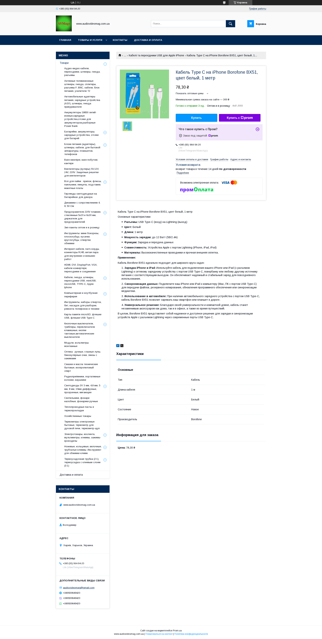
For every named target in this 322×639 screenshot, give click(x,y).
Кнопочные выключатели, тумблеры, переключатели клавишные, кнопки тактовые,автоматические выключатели (79, 330)
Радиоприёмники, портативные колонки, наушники (82, 378)
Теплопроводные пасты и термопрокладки (79, 408)
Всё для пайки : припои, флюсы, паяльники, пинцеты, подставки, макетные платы (83, 184)
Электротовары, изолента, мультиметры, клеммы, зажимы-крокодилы (82, 437)
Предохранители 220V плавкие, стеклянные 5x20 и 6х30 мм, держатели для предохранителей (82, 216)
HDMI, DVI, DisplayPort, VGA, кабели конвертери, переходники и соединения (80, 268)
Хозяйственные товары (77, 416)
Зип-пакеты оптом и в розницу (82, 227)
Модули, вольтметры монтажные (76, 344)
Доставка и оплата (148, 40)
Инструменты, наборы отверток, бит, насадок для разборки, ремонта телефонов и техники (83, 305)
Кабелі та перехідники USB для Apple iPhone (156, 55)
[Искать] (230, 23)
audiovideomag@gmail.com (78, 587)
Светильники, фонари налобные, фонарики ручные (81, 400)
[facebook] (117, 346)
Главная (65, 40)
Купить (196, 117)
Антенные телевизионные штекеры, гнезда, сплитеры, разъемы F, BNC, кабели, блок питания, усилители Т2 (82, 86)
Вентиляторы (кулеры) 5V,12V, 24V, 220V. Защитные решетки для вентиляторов (81, 172)
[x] (121, 346)
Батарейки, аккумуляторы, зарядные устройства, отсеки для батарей (81, 135)
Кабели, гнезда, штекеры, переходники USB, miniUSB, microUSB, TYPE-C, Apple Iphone (80, 282)
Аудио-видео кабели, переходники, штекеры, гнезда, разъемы (82, 71)
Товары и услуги (90, 40)
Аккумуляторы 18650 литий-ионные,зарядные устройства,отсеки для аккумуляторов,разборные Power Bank (80, 119)
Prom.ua (177, 630)
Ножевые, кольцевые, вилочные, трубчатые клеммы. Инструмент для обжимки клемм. (83, 450)
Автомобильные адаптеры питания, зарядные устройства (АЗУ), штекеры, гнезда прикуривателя (82, 101)
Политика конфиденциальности (191, 634)
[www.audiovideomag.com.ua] (64, 30)
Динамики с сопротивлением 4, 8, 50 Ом (82, 204)
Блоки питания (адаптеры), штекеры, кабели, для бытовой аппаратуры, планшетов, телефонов (82, 149)
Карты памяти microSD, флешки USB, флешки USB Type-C (82, 316)
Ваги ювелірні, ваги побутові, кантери (81, 161)
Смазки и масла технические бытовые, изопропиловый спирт (81, 367)
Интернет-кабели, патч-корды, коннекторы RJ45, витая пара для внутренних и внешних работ (82, 254)
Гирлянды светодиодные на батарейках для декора (80, 195)
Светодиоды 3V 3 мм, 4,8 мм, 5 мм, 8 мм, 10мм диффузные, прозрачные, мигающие (82, 389)
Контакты (120, 40)
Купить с (233, 117)
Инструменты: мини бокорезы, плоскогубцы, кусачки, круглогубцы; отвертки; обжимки (81, 238)
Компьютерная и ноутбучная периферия (80, 295)
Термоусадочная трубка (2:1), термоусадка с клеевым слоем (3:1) (82, 462)
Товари (64, 62)
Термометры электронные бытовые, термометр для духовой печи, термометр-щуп (82, 425)
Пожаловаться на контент (159, 634)
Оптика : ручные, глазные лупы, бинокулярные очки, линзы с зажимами (82, 355)
